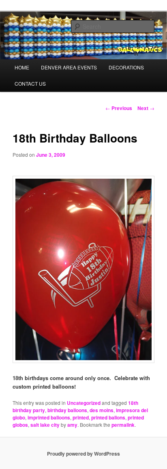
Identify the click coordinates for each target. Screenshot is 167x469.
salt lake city (45, 424)
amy (72, 424)
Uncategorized (84, 402)
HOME (22, 67)
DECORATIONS (126, 67)
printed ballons (108, 417)
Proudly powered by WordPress (83, 453)
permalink (123, 424)
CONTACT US (30, 83)
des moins (101, 410)
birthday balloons (67, 410)
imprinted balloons (49, 417)
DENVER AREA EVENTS (69, 67)
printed (81, 417)
